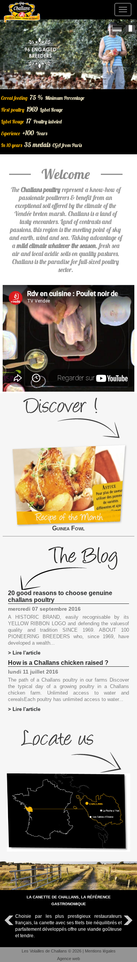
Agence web (68, 958)
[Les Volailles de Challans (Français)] (130, 28)
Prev (10, 920)
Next (127, 920)
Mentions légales (100, 951)
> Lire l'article (24, 653)
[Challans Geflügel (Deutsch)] (117, 28)
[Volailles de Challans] (22, 12)
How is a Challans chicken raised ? (58, 662)
